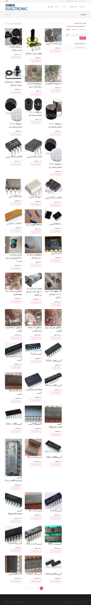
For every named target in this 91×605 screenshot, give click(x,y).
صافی (68, 29)
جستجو (82, 38)
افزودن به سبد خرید (35, 60)
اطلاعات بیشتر (56, 368)
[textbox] (76, 48)
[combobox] (76, 48)
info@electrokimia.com (71, 1)
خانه (11, 14)
